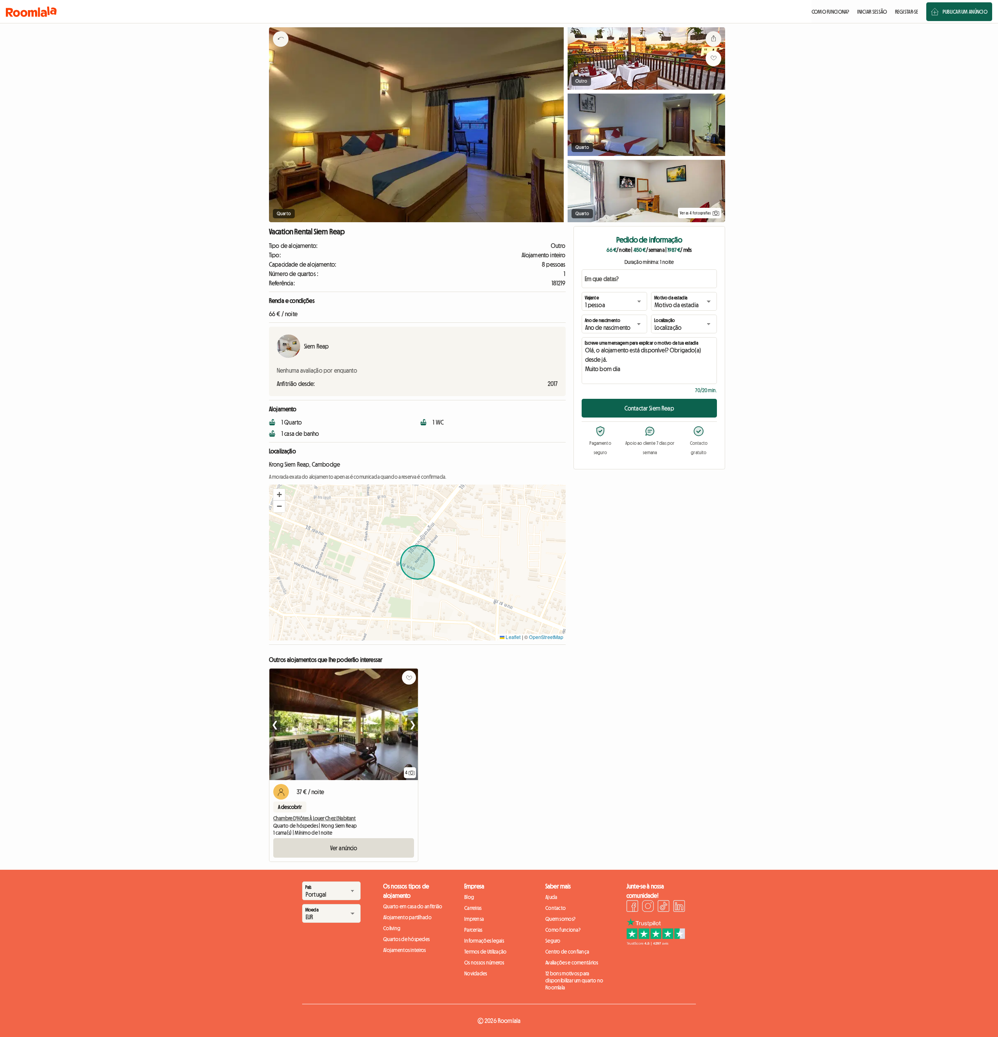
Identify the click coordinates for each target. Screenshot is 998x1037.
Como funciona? (562, 930)
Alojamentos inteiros (404, 950)
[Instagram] (648, 907)
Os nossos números (484, 962)
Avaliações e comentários (571, 962)
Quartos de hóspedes (406, 939)
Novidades (475, 973)
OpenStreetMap (546, 637)
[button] (279, 495)
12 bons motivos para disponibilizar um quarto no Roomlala (574, 980)
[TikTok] (663, 907)
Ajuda (551, 897)
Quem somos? (560, 919)
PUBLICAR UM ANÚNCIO (965, 11)
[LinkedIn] (679, 907)
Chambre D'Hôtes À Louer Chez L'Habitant (314, 818)
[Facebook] (632, 907)
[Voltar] (280, 48)
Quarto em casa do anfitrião (412, 906)
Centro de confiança (567, 951)
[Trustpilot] (655, 943)
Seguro (553, 940)
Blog (469, 897)
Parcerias (473, 930)
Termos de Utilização (485, 951)
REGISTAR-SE (906, 11)
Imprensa (474, 919)
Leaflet (512, 637)
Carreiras (473, 908)
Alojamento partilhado (407, 917)
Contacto (555, 908)
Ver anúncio (343, 848)
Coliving (391, 928)
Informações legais (484, 940)
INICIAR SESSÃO (872, 11)
